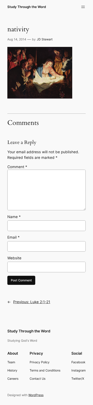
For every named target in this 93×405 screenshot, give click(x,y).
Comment (17, 167)
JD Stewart (45, 39)
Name (14, 217)
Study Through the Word (26, 7)
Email (13, 237)
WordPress (35, 395)
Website (14, 258)
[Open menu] (83, 7)
